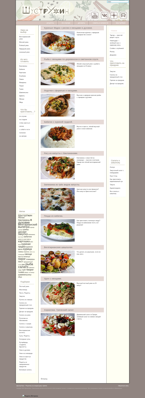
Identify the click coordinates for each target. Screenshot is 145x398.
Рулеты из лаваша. (26, 299)
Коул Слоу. (114, 176)
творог (30, 269)
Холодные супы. (25, 339)
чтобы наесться (24, 123)
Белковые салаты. (25, 370)
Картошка (22, 72)
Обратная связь (123, 386)
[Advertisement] (26, 174)
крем (19, 244)
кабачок (28, 236)
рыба (29, 264)
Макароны (22, 82)
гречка (20, 229)
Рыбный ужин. (24, 45)
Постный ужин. (24, 286)
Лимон (21, 79)
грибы (26, 229)
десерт (22, 231)
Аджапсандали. (115, 188)
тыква (21, 272)
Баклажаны (23, 66)
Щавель (22, 96)
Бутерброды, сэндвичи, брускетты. (23, 345)
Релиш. (112, 51)
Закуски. (22, 296)
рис (23, 264)
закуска (23, 234)
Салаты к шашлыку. (26, 327)
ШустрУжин (121, 23)
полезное (22, 133)
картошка (24, 241)
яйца (20, 277)
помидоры (30, 259)
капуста (20, 239)
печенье (26, 257)
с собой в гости (24, 129)
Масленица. (23, 290)
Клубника (22, 76)
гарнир (32, 227)
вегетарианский (27, 224)
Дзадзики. (113, 55)
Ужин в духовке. (24, 350)
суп (24, 269)
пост (20, 261)
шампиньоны (24, 274)
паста (20, 257)
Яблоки (21, 99)
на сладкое (23, 119)
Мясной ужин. (24, 42)
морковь (26, 252)
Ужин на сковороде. (26, 353)
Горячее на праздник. (26, 308)
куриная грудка (24, 245)
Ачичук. (112, 167)
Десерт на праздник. (26, 311)
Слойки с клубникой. (117, 48)
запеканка (31, 234)
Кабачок (22, 69)
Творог (21, 86)
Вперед (44, 379)
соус (20, 270)
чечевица (31, 272)
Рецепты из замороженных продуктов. (24, 364)
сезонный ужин (24, 52)
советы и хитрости (100, 23)
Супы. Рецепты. (24, 336)
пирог (22, 258)
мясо (31, 252)
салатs (23, 267)
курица (27, 249)
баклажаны (24, 220)
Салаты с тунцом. (25, 324)
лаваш (20, 252)
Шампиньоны (23, 92)
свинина (31, 267)
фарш (26, 272)
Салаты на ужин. (25, 315)
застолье (20, 237)
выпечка (23, 227)
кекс (31, 242)
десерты (81, 23)
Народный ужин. (24, 49)
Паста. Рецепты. (24, 293)
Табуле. (112, 185)
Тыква (21, 89)
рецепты (50, 23)
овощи (28, 254)
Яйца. (21, 102)
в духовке (25, 221)
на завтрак (23, 136)
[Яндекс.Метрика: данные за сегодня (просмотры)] (30, 396)
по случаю (66, 23)
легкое (21, 126)
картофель (27, 239)
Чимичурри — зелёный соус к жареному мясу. (115, 43)
